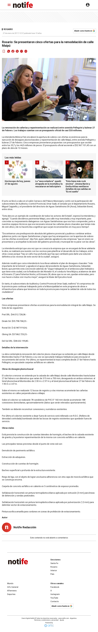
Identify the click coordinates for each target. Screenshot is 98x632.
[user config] (88, 5)
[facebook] (12, 51)
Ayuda (62, 620)
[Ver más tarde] (4, 51)
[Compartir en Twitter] (17, 51)
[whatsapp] (8, 51)
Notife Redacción (24, 527)
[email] (21, 51)
